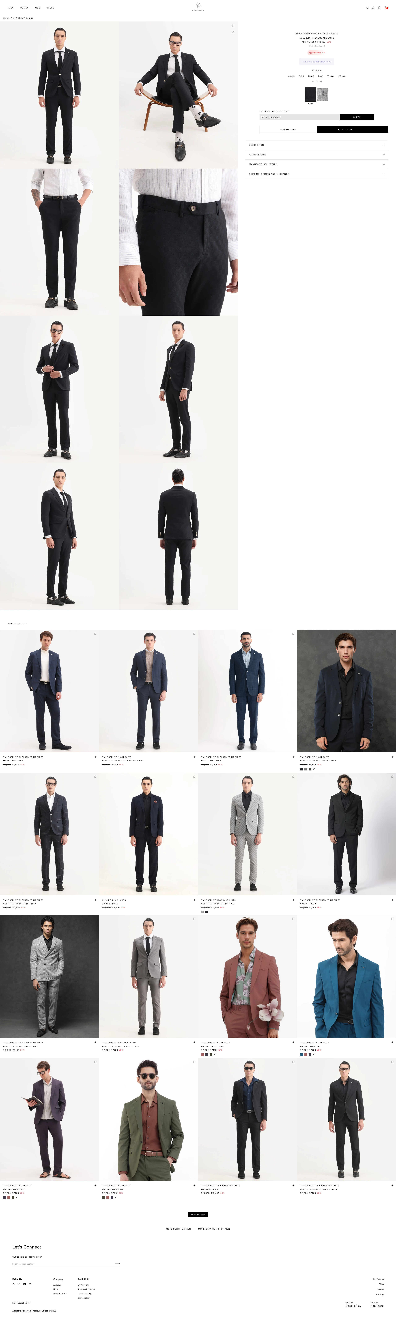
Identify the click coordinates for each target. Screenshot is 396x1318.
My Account (83, 1285)
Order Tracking (84, 1293)
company (58, 1279)
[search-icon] (367, 7)
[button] (233, 26)
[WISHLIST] (379, 7)
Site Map (380, 1294)
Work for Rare (59, 1293)
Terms (381, 1289)
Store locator (84, 1298)
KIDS (37, 8)
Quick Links (83, 1279)
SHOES (50, 8)
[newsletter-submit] (117, 1264)
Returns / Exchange (86, 1289)
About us (57, 1285)
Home (6, 18)
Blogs (381, 1284)
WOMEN (24, 8)
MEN (11, 8)
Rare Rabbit (16, 18)
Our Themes (378, 1279)
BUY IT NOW (345, 129)
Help (55, 1289)
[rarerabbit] (198, 6)
